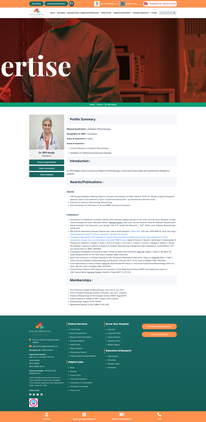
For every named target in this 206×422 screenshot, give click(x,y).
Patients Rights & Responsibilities (83, 356)
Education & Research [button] (141, 13)
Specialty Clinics (73, 13)
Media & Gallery (114, 345)
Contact (154, 13)
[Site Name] (36, 13)
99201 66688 (37, 366)
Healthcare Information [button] (122, 13)
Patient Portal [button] (106, 13)
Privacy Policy (75, 375)
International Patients (56, 4)
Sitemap (73, 371)
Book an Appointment (78, 333)
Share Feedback (46, 175)
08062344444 (47, 350)
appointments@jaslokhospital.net (45, 346)
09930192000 (34, 360)
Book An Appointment (47, 162)
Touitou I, (97, 234)
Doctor (100, 104)
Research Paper (114, 364)
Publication (112, 367)
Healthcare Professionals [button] (89, 13)
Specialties (61, 13)
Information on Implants (79, 386)
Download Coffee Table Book (159, 326)
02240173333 (50, 371)
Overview (111, 329)
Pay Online (36, 4)
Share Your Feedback (159, 334)
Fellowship (112, 360)
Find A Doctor (75, 329)
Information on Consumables (81, 383)
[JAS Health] (71, 3)
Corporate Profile (114, 333)
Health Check (75, 345)
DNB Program (113, 356)
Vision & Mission (114, 337)
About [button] (52, 13)
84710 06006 (34, 363)
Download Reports (77, 341)
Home (92, 104)
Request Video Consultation (80, 337)
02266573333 (34, 373)
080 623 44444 (169, 4)
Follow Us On (75, 390)
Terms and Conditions (78, 379)
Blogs (72, 367)
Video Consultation (47, 168)
